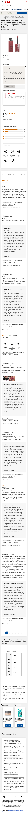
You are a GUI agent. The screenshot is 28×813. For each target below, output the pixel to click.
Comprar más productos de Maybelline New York (13, 699)
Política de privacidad (13, 810)
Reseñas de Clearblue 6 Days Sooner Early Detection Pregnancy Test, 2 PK (14, 777)
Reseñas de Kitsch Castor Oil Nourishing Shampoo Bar (11, 773)
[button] (4, 633)
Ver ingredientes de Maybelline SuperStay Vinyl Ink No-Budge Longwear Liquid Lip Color (14, 688)
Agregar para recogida (9, 87)
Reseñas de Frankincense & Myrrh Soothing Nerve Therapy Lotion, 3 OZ (14, 751)
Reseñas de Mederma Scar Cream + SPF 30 (13, 768)
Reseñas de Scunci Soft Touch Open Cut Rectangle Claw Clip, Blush (14, 747)
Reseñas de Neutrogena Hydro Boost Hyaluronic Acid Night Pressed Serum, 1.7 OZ (14, 787)
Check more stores (9, 76)
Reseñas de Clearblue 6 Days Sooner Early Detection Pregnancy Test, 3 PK (14, 782)
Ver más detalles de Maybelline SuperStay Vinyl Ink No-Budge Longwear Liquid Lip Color (14, 694)
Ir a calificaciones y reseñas (8, 29)
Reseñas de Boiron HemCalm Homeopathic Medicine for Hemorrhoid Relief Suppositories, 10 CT (13, 758)
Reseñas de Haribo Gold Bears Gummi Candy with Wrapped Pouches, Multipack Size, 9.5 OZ (12, 741)
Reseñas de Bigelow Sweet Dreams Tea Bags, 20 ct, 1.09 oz (13, 763)
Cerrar (25, 795)
